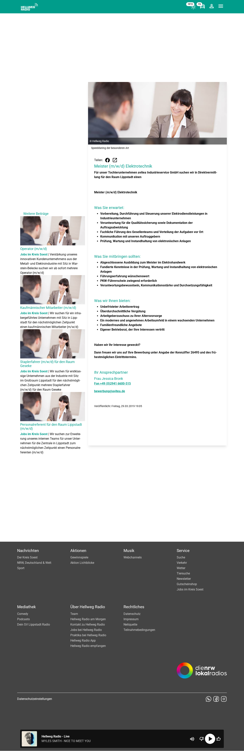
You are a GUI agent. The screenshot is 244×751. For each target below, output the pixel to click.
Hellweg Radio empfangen (88, 646)
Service (183, 550)
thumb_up (218, 739)
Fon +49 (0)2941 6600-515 (112, 383)
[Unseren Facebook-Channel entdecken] (216, 699)
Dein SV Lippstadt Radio (33, 624)
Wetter (181, 568)
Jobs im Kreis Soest (190, 589)
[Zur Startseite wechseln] (29, 7)
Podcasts (23, 619)
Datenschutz (132, 614)
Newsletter (184, 579)
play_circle (210, 739)
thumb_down (201, 739)
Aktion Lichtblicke (82, 563)
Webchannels (133, 557)
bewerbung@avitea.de (109, 391)
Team (74, 614)
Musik (129, 550)
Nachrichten (28, 550)
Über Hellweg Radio (87, 607)
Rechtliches (134, 607)
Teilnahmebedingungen (139, 630)
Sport (20, 568)
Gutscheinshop (187, 584)
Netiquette (130, 624)
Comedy (22, 614)
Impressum (131, 619)
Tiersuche (183, 573)
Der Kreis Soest (27, 557)
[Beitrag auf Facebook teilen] (107, 160)
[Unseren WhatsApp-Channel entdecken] (208, 699)
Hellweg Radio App (83, 640)
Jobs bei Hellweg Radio (86, 630)
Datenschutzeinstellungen (34, 699)
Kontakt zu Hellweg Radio (87, 624)
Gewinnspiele (79, 557)
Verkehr (182, 563)
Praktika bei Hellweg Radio (88, 635)
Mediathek (26, 607)
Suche (181, 557)
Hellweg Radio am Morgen (88, 619)
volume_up (192, 739)
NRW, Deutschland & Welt (34, 563)
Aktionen (78, 550)
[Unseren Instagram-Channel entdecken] (224, 699)
